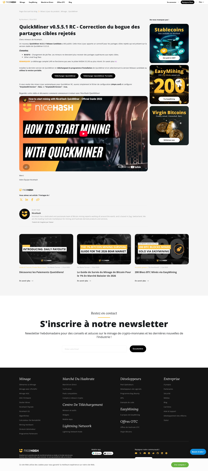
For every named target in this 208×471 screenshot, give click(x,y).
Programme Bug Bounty (130, 393)
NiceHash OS (24, 411)
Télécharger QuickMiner (65, 76)
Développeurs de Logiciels (130, 389)
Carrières (167, 407)
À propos (167, 384)
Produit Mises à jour (39, 267)
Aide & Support (170, 411)
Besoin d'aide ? (198, 452)
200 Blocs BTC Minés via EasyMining (156, 272)
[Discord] (144, 453)
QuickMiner (73, 11)
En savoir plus (24, 281)
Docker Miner (24, 402)
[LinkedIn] (162, 453)
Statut (166, 420)
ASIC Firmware (25, 398)
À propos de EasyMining (130, 415)
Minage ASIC (24, 393)
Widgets (66, 415)
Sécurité (167, 393)
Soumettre (138, 349)
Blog (70, 2)
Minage (22, 2)
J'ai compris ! (180, 465)
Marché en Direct (47, 2)
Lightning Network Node (72, 432)
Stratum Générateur (27, 429)
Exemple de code (127, 402)
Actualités (138, 267)
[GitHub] (157, 453)
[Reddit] (153, 453)
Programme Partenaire (28, 433)
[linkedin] (26, 200)
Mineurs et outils (69, 410)
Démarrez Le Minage (27, 384)
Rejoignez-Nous (187, 2)
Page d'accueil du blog (28, 11)
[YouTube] (136, 453)
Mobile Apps (68, 419)
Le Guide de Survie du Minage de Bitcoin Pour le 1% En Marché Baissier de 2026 (104, 274)
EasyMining (33, 2)
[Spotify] (166, 453)
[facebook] (32, 200)
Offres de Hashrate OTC (130, 427)
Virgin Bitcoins (126, 432)
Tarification (67, 389)
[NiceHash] (9, 2)
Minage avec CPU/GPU (28, 389)
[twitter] (21, 200)
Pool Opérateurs (126, 384)
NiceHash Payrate (26, 407)
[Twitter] (140, 453)
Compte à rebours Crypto (73, 398)
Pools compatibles (70, 393)
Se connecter (171, 2)
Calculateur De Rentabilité (29, 420)
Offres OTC (61, 2)
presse (144, 267)
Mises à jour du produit (49, 11)
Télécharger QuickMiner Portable (98, 76)
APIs (122, 398)
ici (116, 61)
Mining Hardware (26, 425)
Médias (167, 398)
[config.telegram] (149, 453)
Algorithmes (24, 416)
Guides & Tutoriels (25, 267)
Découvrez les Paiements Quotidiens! (41, 272)
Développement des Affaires (175, 416)
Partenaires (168, 389)
